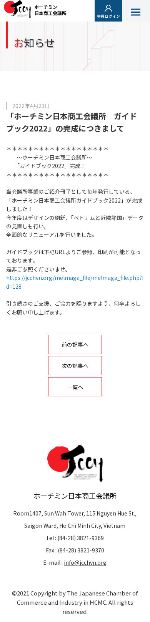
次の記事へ (75, 365)
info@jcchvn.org (85, 562)
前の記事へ (75, 344)
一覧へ (75, 387)
